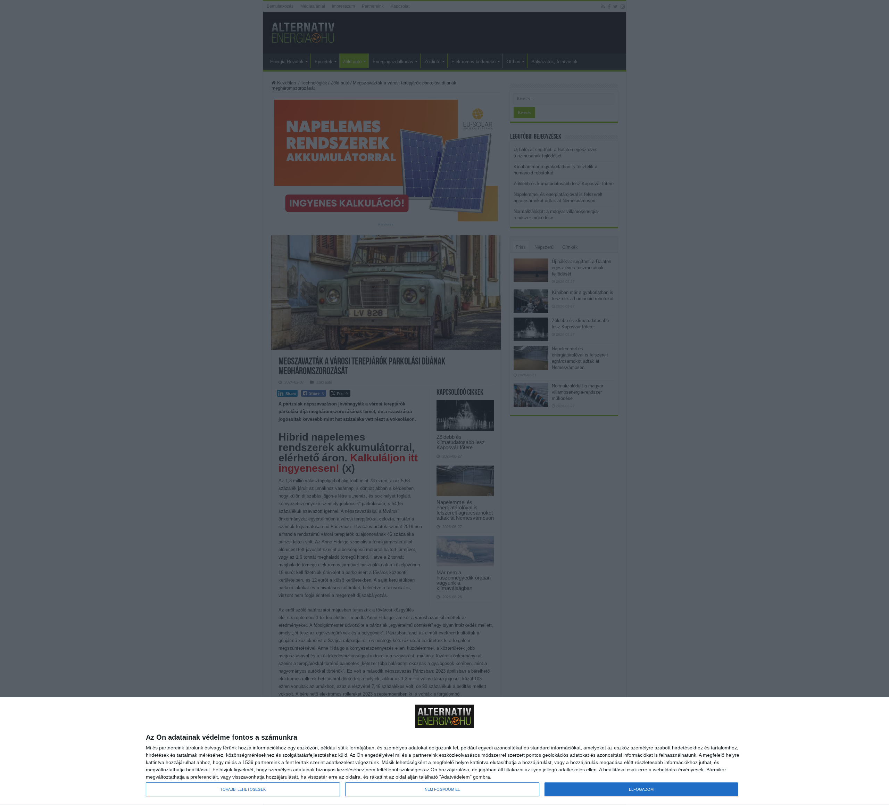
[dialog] (444, 751)
